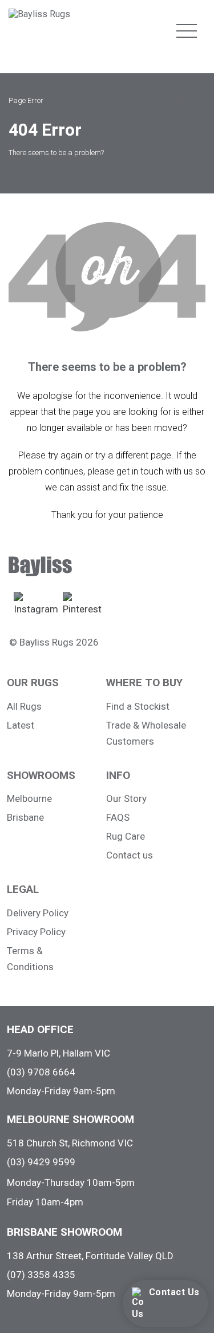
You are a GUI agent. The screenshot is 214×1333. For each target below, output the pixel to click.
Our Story (126, 798)
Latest (20, 725)
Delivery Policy (37, 913)
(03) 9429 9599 (41, 1162)
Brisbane (25, 817)
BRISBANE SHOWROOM (64, 1232)
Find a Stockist (137, 706)
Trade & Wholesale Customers (146, 733)
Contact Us (174, 1292)
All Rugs (24, 706)
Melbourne (29, 798)
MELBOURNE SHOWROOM (70, 1119)
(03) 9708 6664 (41, 1072)
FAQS (118, 817)
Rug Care (125, 836)
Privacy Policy (36, 932)
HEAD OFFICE (40, 1029)
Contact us (129, 855)
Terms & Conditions (30, 958)
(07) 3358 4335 (41, 1274)
